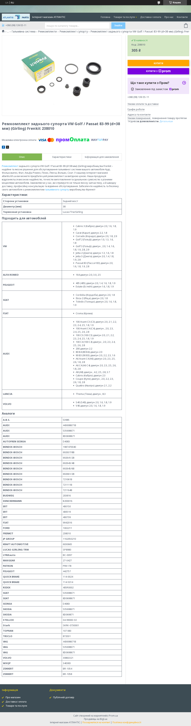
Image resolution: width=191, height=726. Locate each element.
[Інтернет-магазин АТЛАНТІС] (16, 16)
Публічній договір (63, 697)
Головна (105, 17)
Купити (158, 63)
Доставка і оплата (150, 17)
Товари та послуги (124, 17)
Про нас (169, 17)
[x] (7, 147)
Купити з (152, 71)
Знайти (118, 25)
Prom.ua (113, 715)
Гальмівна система (23, 31)
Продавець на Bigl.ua (95, 719)
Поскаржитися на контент (96, 722)
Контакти (182, 17)
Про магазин (13, 697)
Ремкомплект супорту (74, 31)
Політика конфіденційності (126, 722)
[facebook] (3, 147)
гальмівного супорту (57, 189)
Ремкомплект (10, 166)
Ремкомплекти (47, 31)
